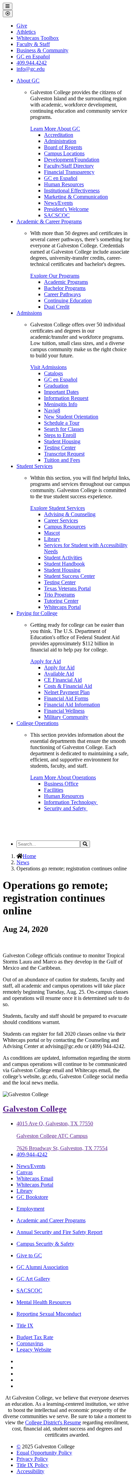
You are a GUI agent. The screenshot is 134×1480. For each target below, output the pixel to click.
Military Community (66, 717)
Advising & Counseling (70, 514)
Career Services (61, 520)
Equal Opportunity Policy (44, 1453)
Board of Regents (63, 147)
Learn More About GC (55, 129)
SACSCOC (57, 215)
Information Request (66, 398)
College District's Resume (53, 1422)
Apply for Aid (45, 661)
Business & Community (42, 50)
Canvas (24, 1172)
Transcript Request (64, 454)
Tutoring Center (61, 601)
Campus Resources (65, 527)
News (22, 862)
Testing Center (60, 447)
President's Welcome (66, 209)
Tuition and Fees (62, 460)
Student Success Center (69, 576)
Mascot (52, 533)
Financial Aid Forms (66, 698)
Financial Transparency (69, 172)
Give (21, 26)
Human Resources (64, 184)
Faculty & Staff (33, 44)
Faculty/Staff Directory (69, 166)
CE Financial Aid (63, 680)
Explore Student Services (57, 508)
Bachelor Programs (65, 288)
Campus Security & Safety (45, 1244)
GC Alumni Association (42, 1267)
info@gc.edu (30, 69)
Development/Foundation (71, 160)
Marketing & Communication (76, 197)
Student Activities (63, 557)
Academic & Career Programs (49, 221)
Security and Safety (66, 808)
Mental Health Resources (43, 1302)
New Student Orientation (71, 417)
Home (29, 856)
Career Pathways (62, 294)
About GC (28, 81)
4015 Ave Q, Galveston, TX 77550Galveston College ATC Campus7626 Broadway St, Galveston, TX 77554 (62, 1136)
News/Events (58, 203)
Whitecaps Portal (62, 607)
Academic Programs (66, 282)
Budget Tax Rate (34, 1337)
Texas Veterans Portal (67, 588)
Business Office (61, 784)
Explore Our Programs (54, 276)
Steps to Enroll (60, 435)
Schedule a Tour (61, 423)
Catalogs (53, 373)
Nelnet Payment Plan (67, 692)
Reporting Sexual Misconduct (48, 1314)
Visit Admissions (48, 367)
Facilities (53, 790)
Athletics (26, 32)
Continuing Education (68, 300)
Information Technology (71, 802)
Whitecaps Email (34, 1178)
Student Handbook (64, 564)
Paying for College (36, 613)
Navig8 (52, 410)
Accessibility (30, 1471)
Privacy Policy (32, 1459)
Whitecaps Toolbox (37, 38)
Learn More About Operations (63, 777)
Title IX (24, 1325)
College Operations (37, 723)
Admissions (29, 313)
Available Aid (59, 674)
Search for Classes (64, 429)
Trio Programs (59, 595)
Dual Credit (56, 307)
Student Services (34, 466)
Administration (60, 141)
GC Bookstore (32, 1197)
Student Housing (62, 441)
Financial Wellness (64, 711)
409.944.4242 (31, 63)
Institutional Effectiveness (72, 190)
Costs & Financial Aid (68, 686)
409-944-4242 (31, 1154)
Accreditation (58, 135)
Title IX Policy (32, 1465)
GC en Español (60, 178)
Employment (30, 1209)
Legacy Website (33, 1350)
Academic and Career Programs (51, 1220)
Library (52, 539)
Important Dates (61, 392)
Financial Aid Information (72, 705)
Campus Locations (64, 153)
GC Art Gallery (33, 1279)
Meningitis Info (60, 404)
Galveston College (35, 1108)
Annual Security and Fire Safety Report (59, 1232)
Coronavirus (29, 1343)
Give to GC (29, 1255)
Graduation (56, 386)
